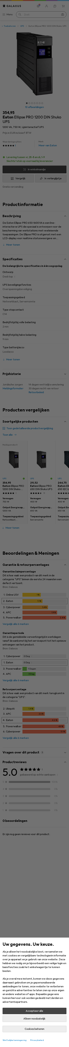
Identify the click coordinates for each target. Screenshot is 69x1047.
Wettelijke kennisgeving (14, 1040)
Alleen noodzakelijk (34, 1018)
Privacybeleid (37, 1040)
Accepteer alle (34, 1011)
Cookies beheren (34, 1029)
